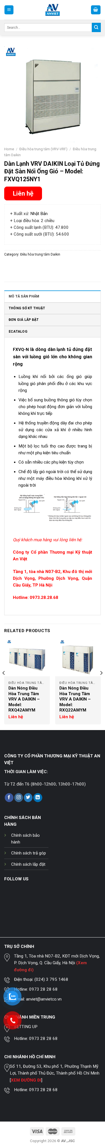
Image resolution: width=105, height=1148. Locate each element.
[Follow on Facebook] (9, 797)
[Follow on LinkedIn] (37, 797)
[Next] (101, 684)
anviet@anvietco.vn (44, 999)
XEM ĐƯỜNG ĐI (26, 1080)
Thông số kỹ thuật (27, 308)
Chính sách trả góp (28, 853)
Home (9, 149)
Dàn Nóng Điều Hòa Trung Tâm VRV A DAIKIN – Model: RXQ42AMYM (24, 699)
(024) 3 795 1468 (51, 979)
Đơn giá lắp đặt (24, 320)
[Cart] (96, 9)
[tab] (52, 296)
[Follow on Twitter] (28, 797)
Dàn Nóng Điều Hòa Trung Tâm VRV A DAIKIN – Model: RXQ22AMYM (75, 699)
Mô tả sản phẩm (24, 296)
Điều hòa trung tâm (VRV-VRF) (43, 149)
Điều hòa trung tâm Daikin (40, 254)
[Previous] (4, 684)
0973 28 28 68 (43, 989)
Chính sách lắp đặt (28, 864)
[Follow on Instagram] (18, 797)
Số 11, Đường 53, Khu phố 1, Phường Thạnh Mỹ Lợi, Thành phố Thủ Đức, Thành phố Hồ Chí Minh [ (54, 1073)
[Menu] (8, 9)
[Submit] (96, 27)
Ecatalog (18, 332)
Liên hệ (23, 193)
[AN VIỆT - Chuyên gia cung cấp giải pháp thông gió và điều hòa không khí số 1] (52, 10)
